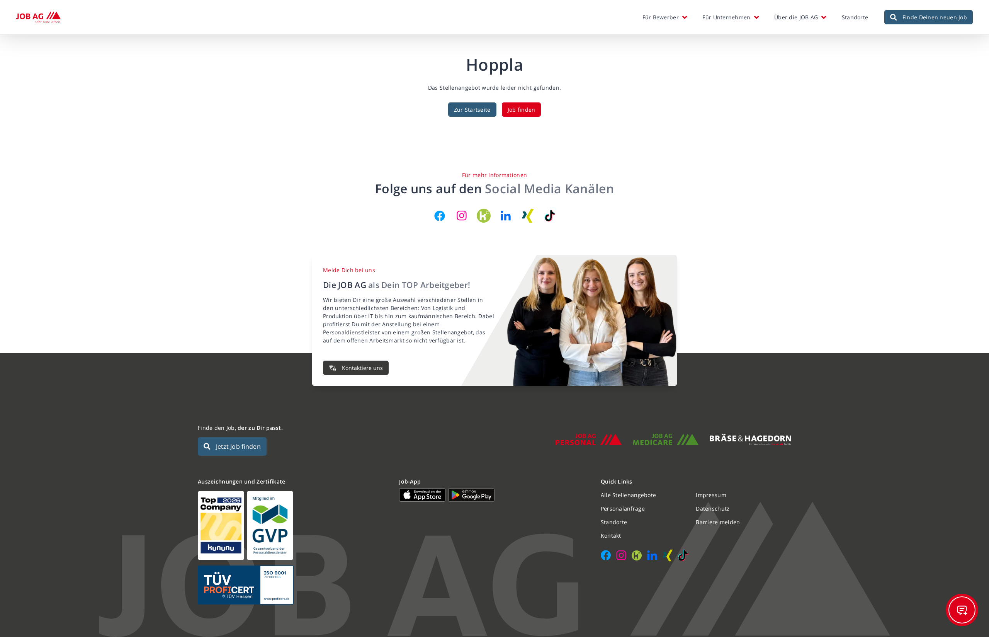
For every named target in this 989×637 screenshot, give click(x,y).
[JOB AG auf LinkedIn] (506, 216)
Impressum (711, 495)
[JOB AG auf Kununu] (484, 216)
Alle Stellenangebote (628, 495)
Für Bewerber (660, 17)
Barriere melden (718, 522)
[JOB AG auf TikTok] (550, 216)
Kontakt (611, 535)
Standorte (855, 17)
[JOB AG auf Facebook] (440, 216)
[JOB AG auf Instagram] (462, 216)
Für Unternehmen (726, 17)
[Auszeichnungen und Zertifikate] (293, 525)
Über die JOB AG (796, 17)
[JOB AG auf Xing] (528, 216)
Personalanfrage (623, 508)
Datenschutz (712, 508)
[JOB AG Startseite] (38, 17)
